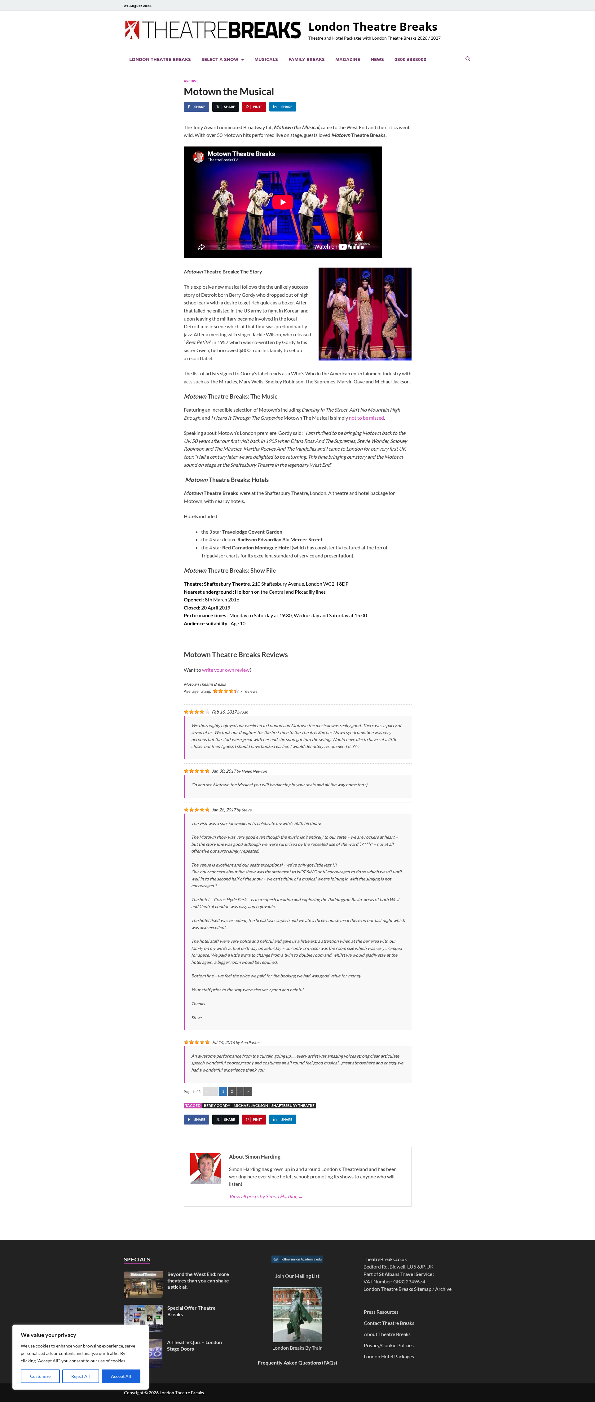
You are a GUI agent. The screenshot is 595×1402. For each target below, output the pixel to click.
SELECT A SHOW (219, 59)
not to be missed (366, 418)
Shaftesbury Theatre (293, 1105)
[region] (80, 1357)
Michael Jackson (251, 1105)
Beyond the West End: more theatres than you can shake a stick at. (198, 1280)
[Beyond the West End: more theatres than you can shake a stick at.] (143, 1275)
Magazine (347, 59)
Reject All (80, 1376)
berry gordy (217, 1105)
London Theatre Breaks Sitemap (397, 1289)
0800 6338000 (410, 59)
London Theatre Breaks (373, 26)
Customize (40, 1376)
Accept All (121, 1376)
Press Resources (381, 1312)
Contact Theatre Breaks (389, 1323)
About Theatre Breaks (387, 1334)
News (377, 59)
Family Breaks (307, 59)
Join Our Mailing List (297, 1276)
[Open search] (468, 59)
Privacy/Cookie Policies (389, 1345)
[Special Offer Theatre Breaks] (143, 1308)
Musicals (266, 59)
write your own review (225, 670)
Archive (191, 80)
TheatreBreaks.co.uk (385, 1259)
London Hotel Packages (389, 1356)
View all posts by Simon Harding (266, 1196)
